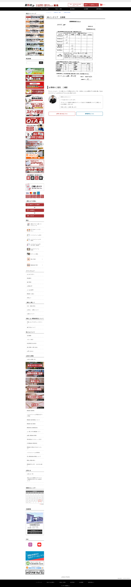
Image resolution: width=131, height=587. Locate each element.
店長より (29, 297)
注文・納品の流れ (31, 306)
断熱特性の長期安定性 (32, 427)
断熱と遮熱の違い (31, 460)
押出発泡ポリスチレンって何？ (34, 439)
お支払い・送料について (33, 310)
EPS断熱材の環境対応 (32, 443)
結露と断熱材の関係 (32, 435)
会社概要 (86, 9)
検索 (41, 62)
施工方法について (31, 327)
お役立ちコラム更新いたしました (67, 1)
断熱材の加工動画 (31, 423)
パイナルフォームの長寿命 (33, 452)
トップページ (31, 9)
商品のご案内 (58, 9)
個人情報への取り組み (32, 347)
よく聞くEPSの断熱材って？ (33, 431)
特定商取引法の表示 (32, 343)
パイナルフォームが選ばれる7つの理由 (34, 415)
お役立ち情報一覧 (31, 359)
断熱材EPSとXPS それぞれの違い (34, 465)
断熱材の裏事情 (30, 410)
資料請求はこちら (89, 113)
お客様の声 (29, 286)
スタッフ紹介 (30, 339)
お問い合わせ (30, 351)
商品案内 (29, 278)
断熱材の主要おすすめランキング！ (34, 447)
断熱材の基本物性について (33, 419)
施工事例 (72, 9)
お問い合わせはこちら (34, 532)
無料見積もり (99, 9)
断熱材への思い (30, 293)
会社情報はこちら (34, 530)
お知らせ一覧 (30, 474)
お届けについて (30, 313)
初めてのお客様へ (45, 9)
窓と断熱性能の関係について (34, 456)
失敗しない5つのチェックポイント (34, 322)
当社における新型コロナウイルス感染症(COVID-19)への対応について (34, 479)
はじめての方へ (30, 274)
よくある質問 (30, 290)
